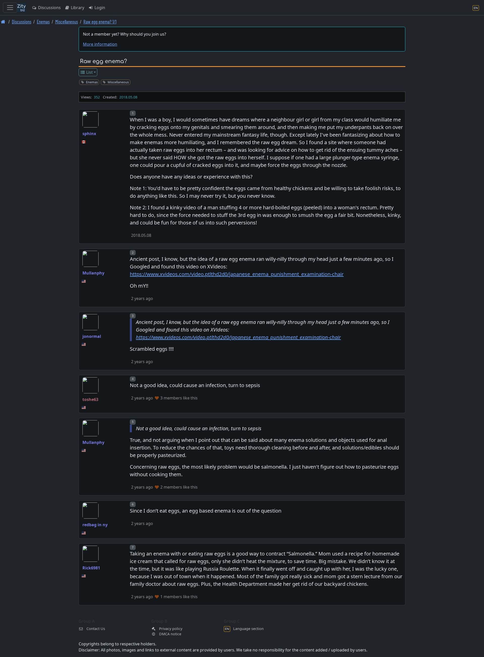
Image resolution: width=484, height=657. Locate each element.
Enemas (43, 21)
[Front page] (3, 21)
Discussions (49, 7)
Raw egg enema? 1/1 (99, 21)
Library (77, 7)
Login (99, 7)
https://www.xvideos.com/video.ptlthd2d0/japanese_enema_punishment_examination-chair (237, 274)
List (89, 72)
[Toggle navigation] (10, 8)
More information (100, 44)
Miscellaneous (66, 21)
